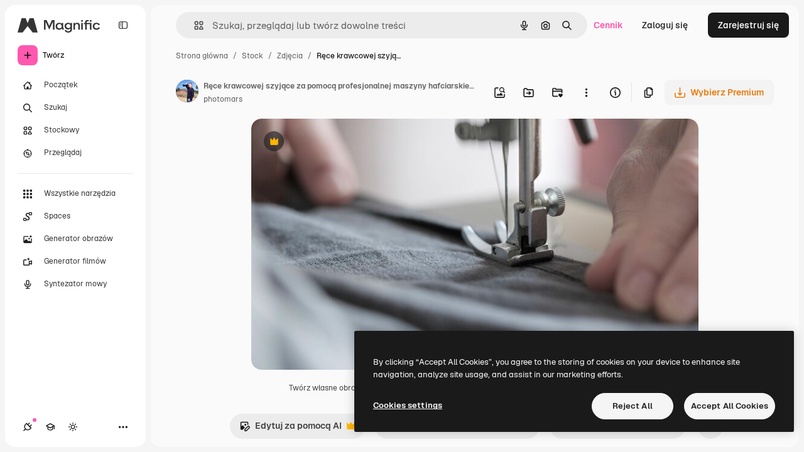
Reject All (632, 406)
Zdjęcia (290, 56)
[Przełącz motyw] (73, 427)
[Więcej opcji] (586, 92)
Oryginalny (338, 143)
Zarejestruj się (748, 25)
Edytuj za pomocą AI (290, 429)
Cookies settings (407, 405)
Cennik (608, 25)
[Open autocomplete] (194, 25)
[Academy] (50, 427)
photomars (223, 99)
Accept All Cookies (729, 406)
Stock (252, 56)
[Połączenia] (28, 427)
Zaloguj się (665, 25)
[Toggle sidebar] (123, 25)
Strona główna (202, 56)
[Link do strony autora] (187, 93)
